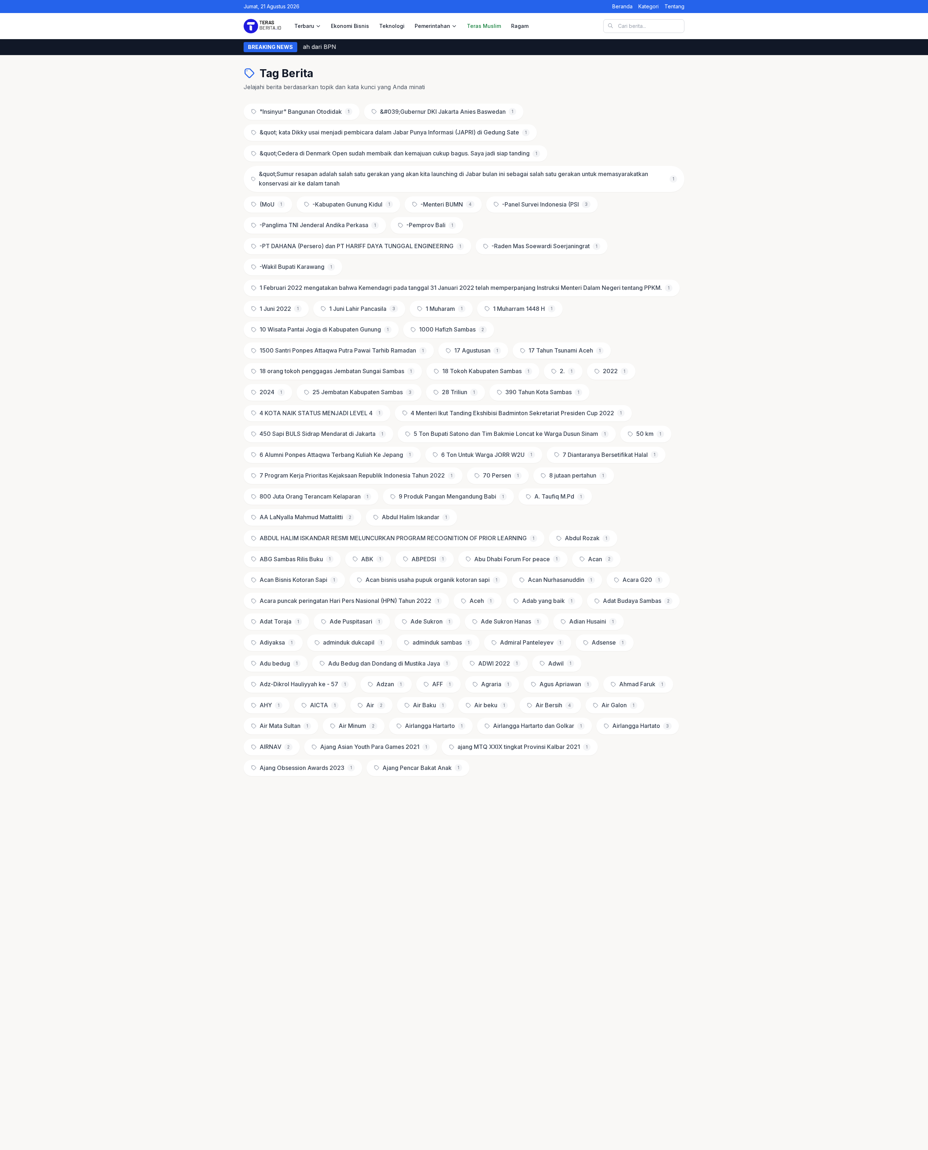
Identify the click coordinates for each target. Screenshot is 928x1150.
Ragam (520, 26)
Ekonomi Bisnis (350, 26)
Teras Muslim (484, 26)
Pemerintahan (432, 26)
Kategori (648, 6)
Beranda (622, 6)
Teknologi (392, 26)
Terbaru (304, 26)
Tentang (674, 6)
